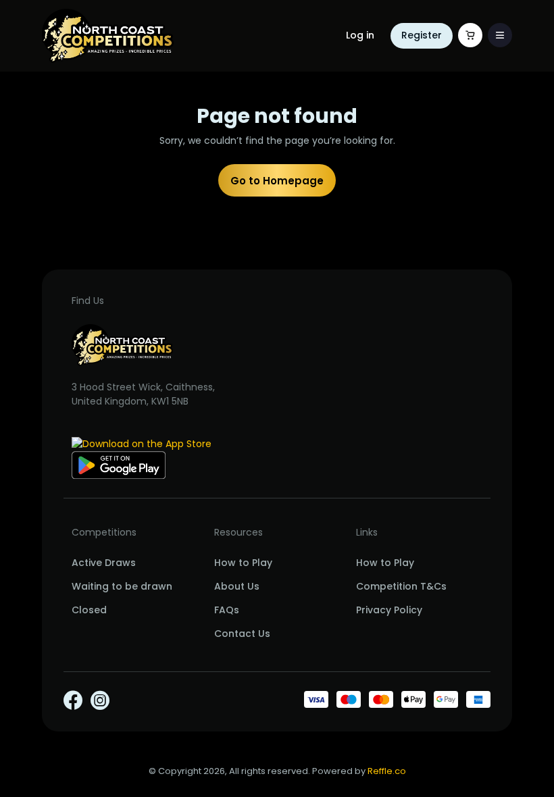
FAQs (226, 610)
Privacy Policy (389, 610)
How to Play (243, 562)
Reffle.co (387, 771)
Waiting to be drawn (122, 586)
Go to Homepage (277, 181)
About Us (236, 586)
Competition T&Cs (401, 586)
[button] (500, 35)
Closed (89, 610)
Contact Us (242, 633)
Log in (360, 35)
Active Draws (104, 562)
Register (421, 35)
